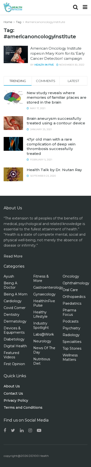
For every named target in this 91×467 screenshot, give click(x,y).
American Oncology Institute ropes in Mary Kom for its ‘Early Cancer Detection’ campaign (57, 53)
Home (8, 22)
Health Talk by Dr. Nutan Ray (54, 169)
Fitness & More (41, 278)
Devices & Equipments (14, 330)
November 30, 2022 (71, 64)
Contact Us (13, 393)
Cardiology (13, 301)
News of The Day (44, 350)
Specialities (72, 341)
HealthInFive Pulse (44, 303)
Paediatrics (72, 303)
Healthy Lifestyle (40, 314)
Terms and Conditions (23, 407)
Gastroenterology (48, 287)
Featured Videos (11, 355)
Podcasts (70, 321)
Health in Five (44, 64)
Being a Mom (15, 294)
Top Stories (72, 348)
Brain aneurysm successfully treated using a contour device (56, 121)
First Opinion (14, 364)
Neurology (42, 341)
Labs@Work (43, 334)
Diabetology (14, 339)
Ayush (9, 276)
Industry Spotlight (41, 325)
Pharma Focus (69, 312)
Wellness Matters (70, 357)
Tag (18, 22)
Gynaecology (44, 294)
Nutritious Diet (41, 361)
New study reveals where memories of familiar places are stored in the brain (56, 97)
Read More (13, 256)
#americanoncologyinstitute (45, 22)
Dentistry (11, 314)
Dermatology (15, 321)
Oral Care (70, 290)
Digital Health (15, 346)
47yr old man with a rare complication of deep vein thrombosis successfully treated (51, 146)
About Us (12, 386)
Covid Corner (14, 308)
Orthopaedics (74, 296)
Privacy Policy (16, 400)
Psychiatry (71, 328)
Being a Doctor (10, 285)
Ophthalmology (76, 283)
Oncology (71, 276)
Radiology (71, 335)
